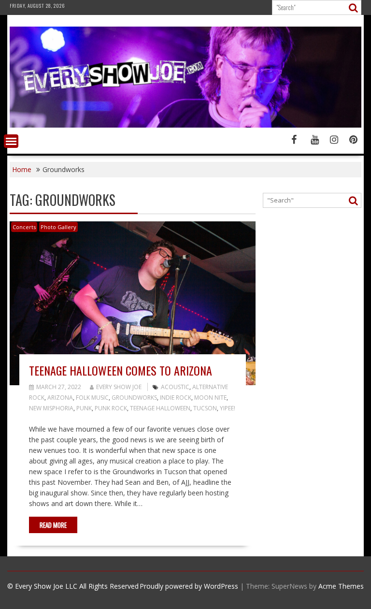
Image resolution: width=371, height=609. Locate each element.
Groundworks (134, 397)
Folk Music (92, 397)
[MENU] (11, 141)
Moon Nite (210, 397)
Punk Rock (111, 408)
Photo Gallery (58, 227)
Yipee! (227, 408)
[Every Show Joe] (185, 125)
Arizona (60, 397)
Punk (84, 408)
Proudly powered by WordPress (189, 586)
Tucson (205, 408)
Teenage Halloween (160, 408)
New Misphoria (51, 408)
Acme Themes (341, 586)
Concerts (24, 227)
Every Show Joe (119, 387)
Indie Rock (175, 397)
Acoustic (175, 387)
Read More (53, 525)
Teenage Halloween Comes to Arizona (120, 370)
